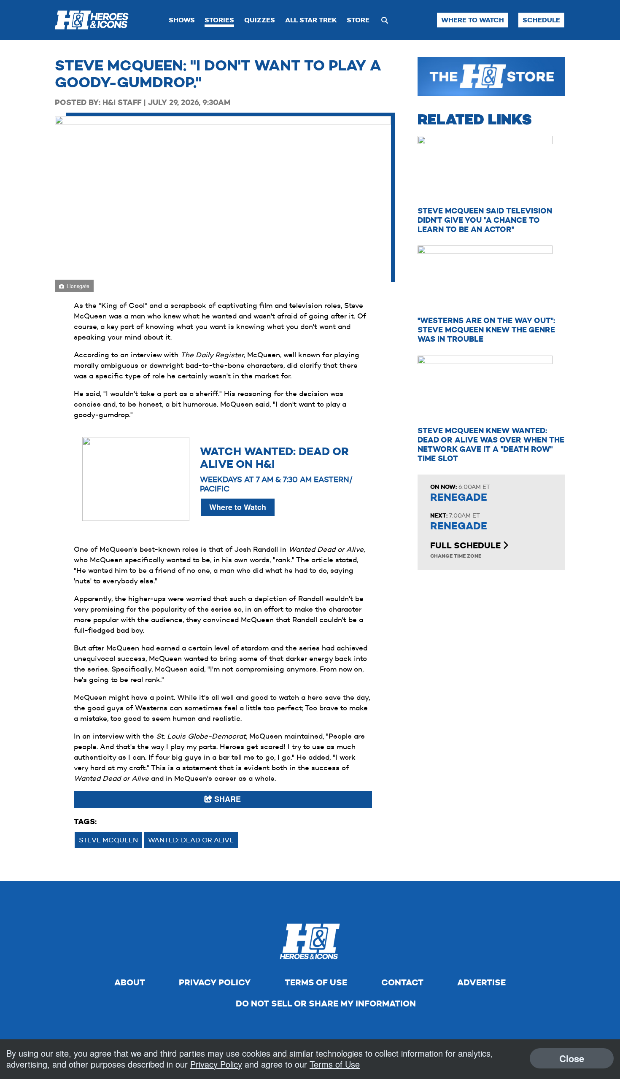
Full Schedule (466, 545)
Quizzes (259, 20)
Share (226, 798)
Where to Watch (472, 20)
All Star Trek (311, 20)
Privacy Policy (215, 982)
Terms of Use (316, 982)
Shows (182, 20)
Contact (402, 982)
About (129, 982)
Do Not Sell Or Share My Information (326, 1003)
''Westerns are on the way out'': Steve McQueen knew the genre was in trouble (486, 330)
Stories (219, 20)
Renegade (458, 497)
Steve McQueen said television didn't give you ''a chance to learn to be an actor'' (485, 220)
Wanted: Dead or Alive (191, 840)
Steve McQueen (108, 840)
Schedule (541, 20)
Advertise (481, 982)
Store (358, 20)
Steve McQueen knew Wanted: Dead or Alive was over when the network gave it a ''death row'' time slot (491, 444)
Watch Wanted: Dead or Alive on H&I (274, 458)
